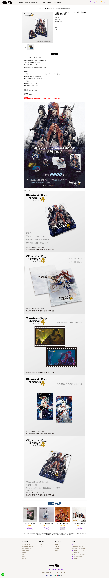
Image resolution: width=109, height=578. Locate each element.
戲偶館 (39, 2)
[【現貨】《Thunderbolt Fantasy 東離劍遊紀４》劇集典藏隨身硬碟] (30, 47)
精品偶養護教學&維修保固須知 (27, 546)
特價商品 (40, 546)
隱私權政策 (24, 552)
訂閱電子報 (57, 550)
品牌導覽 (40, 544)
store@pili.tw (79, 556)
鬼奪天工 (43, 534)
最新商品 (21, 2)
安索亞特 (48, 534)
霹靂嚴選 (27, 2)
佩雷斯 (70, 534)
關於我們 (23, 556)
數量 (56, 27)
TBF (58, 17)
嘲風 (85, 533)
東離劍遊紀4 (38, 533)
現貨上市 (28, 533)
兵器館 (43, 2)
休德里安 (59, 534)
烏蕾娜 (67, 534)
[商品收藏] (25, 529)
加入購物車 (58, 33)
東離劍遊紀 (33, 2)
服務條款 (23, 554)
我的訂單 (57, 546)
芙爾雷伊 (63, 534)
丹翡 (65, 533)
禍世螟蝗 (39, 534)
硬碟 (42, 533)
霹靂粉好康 (76, 558)
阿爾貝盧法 (81, 533)
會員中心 (57, 544)
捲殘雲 (68, 533)
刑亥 (78, 533)
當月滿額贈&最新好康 (26, 544)
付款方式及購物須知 (26, 550)
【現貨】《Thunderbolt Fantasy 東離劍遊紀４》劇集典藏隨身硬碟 (57, 8)
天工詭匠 (52, 534)
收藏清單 (57, 548)
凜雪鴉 (49, 533)
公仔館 (48, 2)
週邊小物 (59, 2)
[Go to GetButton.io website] (3, 576)
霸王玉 (71, 533)
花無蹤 (74, 533)
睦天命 (62, 533)
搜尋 (42, 8)
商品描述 (54, 54)
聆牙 (59, 533)
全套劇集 (46, 533)
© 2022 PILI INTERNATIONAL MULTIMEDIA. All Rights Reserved (54, 572)
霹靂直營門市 (24, 558)
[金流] (54, 575)
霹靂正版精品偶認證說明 (26, 548)
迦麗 (55, 534)
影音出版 (53, 2)
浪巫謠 (56, 533)
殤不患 (53, 533)
